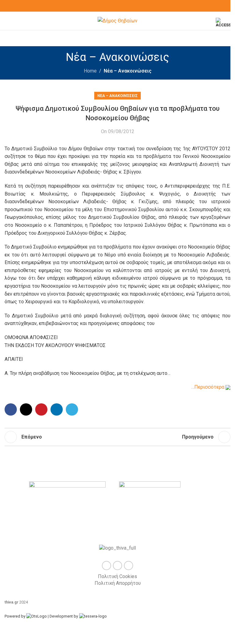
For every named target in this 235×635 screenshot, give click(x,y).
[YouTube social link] (125, 6)
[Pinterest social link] (41, 409)
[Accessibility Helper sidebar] (223, 22)
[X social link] (117, 6)
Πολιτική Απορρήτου (118, 583)
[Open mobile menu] (7, 21)
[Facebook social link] (110, 6)
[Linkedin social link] (56, 409)
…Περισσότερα (208, 387)
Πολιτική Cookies (117, 576)
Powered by (15, 616)
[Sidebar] (7, 627)
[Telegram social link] (72, 409)
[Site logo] (117, 20)
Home (90, 71)
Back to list (117, 437)
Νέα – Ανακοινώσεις (127, 71)
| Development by (63, 616)
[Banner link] (73, 510)
